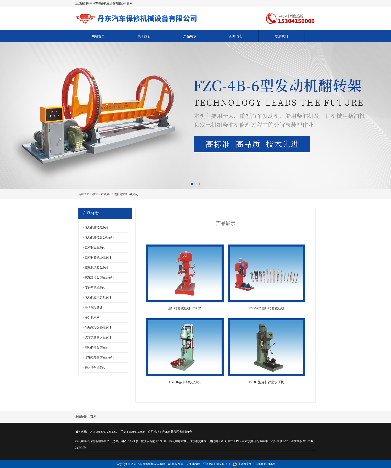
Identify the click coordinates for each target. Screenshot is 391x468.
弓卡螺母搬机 (93, 307)
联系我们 (281, 36)
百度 (93, 416)
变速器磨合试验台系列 (99, 277)
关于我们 (143, 36)
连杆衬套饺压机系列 (126, 194)
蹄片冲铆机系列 (95, 367)
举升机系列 (92, 317)
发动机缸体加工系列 (98, 297)
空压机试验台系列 (96, 267)
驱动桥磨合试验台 (96, 347)
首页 (95, 194)
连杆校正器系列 (95, 247)
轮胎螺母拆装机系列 (98, 327)
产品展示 (189, 36)
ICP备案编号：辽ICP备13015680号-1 (207, 464)
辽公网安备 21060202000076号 (256, 464)
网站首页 (98, 36)
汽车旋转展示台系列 (98, 337)
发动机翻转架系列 (96, 227)
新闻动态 (235, 36)
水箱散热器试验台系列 (99, 357)
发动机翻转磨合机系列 (99, 237)
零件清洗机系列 (95, 287)
